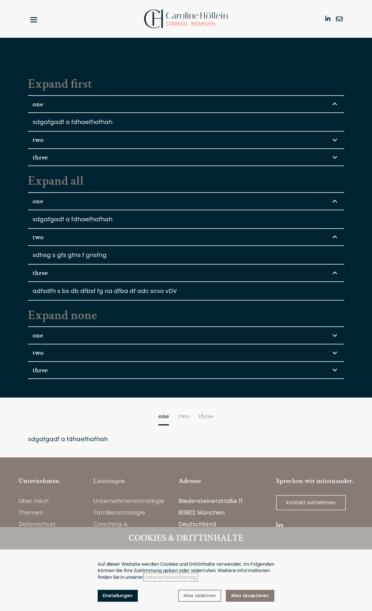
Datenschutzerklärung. (170, 577)
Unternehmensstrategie (128, 501)
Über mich (34, 501)
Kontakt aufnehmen (311, 502)
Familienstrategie (119, 512)
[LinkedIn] (327, 18)
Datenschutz (37, 524)
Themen (31, 512)
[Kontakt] (339, 18)
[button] (33, 19)
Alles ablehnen (199, 596)
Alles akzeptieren (250, 596)
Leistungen (109, 480)
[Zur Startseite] (186, 19)
